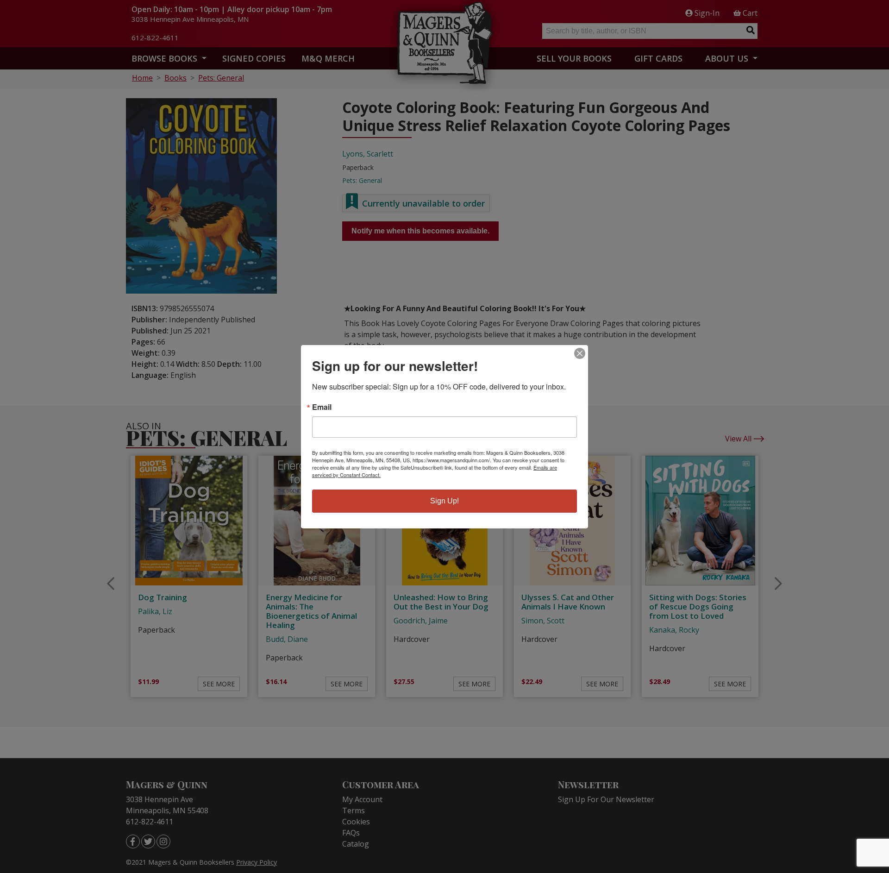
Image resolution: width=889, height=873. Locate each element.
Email (322, 407)
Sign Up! (444, 501)
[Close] (579, 353)
